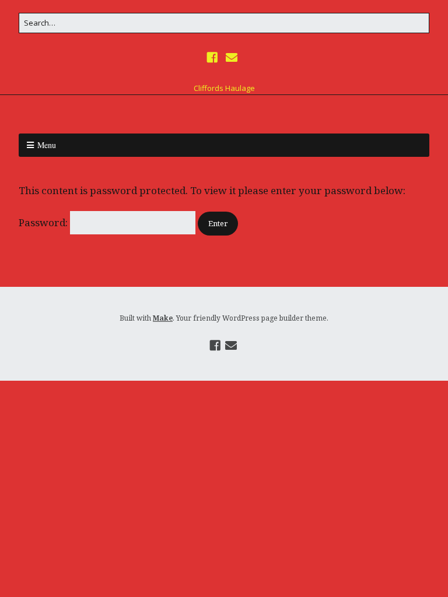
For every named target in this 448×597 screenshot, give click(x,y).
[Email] (231, 57)
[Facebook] (213, 57)
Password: (44, 222)
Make (163, 318)
